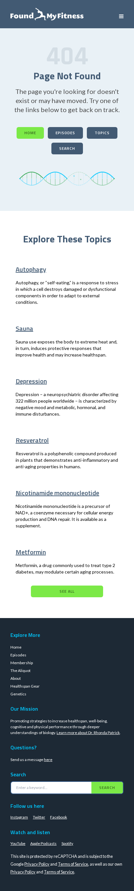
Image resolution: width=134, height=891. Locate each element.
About (15, 678)
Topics (102, 133)
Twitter (39, 817)
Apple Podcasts (43, 843)
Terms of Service (73, 864)
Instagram (19, 817)
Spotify (67, 843)
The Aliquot (20, 670)
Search (67, 148)
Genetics (18, 693)
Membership (21, 662)
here (48, 759)
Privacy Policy (36, 864)
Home (30, 133)
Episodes (65, 133)
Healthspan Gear (25, 686)
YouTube (17, 843)
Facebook (58, 817)
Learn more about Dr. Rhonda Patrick (88, 732)
